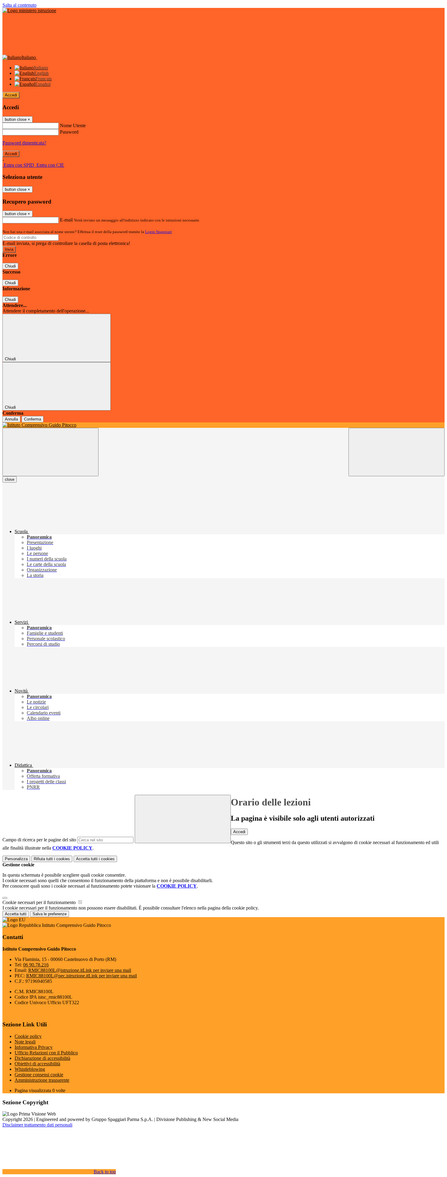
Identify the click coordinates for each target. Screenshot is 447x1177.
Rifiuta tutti (52, 859)
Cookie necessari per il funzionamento (39, 902)
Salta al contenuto (19, 5)
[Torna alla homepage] (223, 425)
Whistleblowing (30, 1069)
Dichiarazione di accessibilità (42, 1058)
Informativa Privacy (34, 1047)
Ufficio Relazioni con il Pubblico (46, 1052)
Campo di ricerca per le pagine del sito (39, 839)
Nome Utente (73, 125)
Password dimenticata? (24, 142)
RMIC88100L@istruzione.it (79, 970)
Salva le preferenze (50, 914)
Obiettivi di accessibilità (37, 1063)
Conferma (32, 419)
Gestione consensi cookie (39, 1074)
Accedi (11, 95)
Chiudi (10, 266)
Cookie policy (28, 1036)
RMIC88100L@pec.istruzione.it (81, 975)
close (9, 479)
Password (69, 131)
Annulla (11, 419)
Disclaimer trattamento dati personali (37, 1124)
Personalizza (16, 859)
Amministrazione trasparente (42, 1080)
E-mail (66, 219)
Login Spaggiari (158, 231)
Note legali (25, 1041)
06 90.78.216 (36, 964)
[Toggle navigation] (50, 452)
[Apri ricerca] (396, 452)
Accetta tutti (95, 859)
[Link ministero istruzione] (29, 10)
